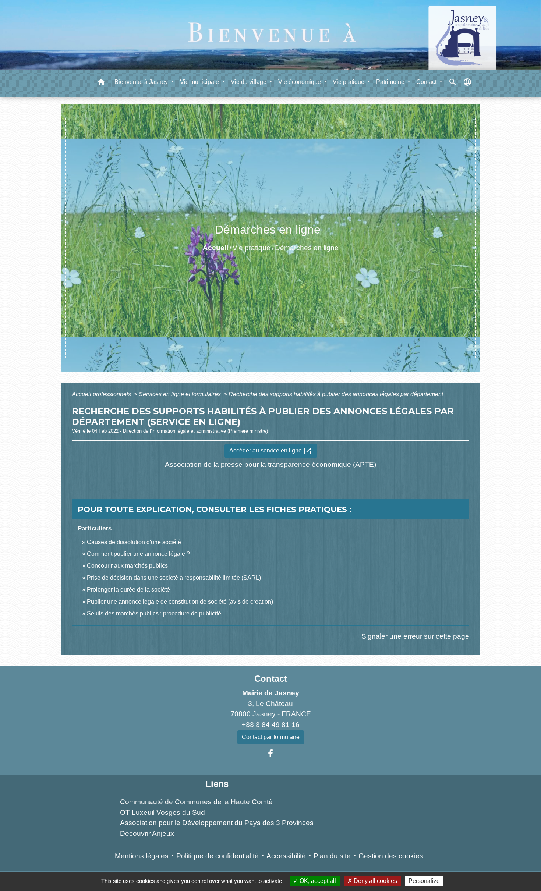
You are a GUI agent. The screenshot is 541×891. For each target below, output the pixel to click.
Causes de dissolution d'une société (134, 542)
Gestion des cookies (390, 856)
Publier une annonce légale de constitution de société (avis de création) (180, 602)
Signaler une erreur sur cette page (415, 636)
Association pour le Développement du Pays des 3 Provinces (217, 823)
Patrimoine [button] (391, 82)
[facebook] (270, 754)
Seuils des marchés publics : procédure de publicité (154, 613)
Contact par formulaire (271, 737)
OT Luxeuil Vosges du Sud (162, 812)
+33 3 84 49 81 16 (271, 724)
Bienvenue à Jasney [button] (141, 82)
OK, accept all (317, 881)
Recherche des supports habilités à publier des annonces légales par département (336, 394)
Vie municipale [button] (200, 82)
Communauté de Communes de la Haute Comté (196, 802)
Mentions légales (142, 856)
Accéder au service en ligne (270, 451)
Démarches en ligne (307, 248)
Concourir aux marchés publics (127, 565)
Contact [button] (427, 82)
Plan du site (332, 856)
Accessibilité (286, 856)
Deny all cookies (374, 881)
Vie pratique (251, 248)
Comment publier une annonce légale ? (138, 554)
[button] (101, 83)
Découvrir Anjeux (147, 833)
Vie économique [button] (300, 82)
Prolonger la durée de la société (128, 589)
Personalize (424, 881)
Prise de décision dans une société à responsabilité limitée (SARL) (174, 578)
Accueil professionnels (102, 394)
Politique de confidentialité (217, 856)
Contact (270, 679)
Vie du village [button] (249, 82)
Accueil (215, 248)
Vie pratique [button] (349, 82)
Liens (217, 784)
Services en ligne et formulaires (180, 394)
